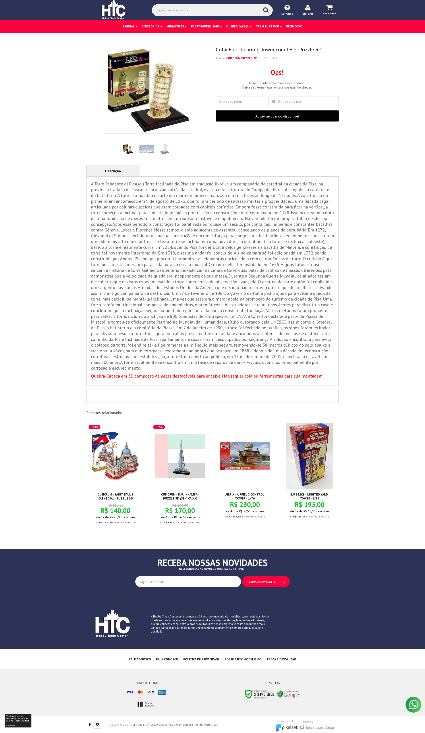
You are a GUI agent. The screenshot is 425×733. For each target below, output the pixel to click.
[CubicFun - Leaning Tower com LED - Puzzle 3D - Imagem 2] (146, 149)
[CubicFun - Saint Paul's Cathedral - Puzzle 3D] (115, 477)
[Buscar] (266, 10)
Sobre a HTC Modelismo (243, 659)
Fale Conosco (140, 659)
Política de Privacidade (201, 659)
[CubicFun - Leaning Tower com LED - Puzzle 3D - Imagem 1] (128, 149)
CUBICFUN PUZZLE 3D (241, 58)
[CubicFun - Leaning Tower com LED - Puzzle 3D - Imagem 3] (165, 149)
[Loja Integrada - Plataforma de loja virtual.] (317, 726)
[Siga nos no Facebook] (89, 725)
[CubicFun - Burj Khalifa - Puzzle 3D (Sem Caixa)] (180, 477)
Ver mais (118, 504)
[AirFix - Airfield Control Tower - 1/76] (245, 474)
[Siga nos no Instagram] (97, 725)
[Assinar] (266, 581)
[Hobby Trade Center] (116, 10)
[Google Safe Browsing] (288, 694)
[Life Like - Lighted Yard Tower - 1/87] (309, 474)
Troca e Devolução (281, 659)
